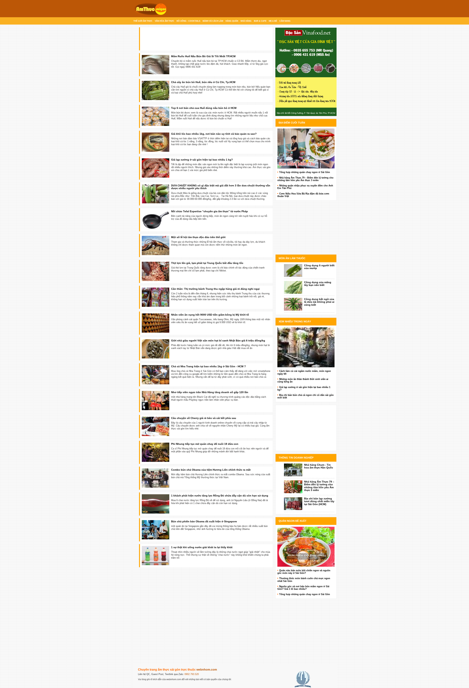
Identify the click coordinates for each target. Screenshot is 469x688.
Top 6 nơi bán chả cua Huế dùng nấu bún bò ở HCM (204, 107)
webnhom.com (206, 669)
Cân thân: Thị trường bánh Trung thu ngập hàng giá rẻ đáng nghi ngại (215, 288)
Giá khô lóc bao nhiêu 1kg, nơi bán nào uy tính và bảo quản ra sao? (214, 133)
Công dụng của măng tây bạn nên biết (317, 283)
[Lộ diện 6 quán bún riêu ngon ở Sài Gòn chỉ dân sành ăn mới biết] (306, 546)
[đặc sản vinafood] (306, 71)
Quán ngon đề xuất (292, 520)
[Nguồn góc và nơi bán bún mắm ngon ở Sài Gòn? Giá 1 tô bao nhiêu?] (306, 148)
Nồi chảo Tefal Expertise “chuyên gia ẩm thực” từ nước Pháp (209, 211)
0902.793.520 (191, 674)
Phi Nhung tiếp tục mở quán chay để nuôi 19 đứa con (204, 443)
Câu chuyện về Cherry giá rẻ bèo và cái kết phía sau (203, 418)
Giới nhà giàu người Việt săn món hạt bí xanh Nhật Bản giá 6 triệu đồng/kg (218, 340)
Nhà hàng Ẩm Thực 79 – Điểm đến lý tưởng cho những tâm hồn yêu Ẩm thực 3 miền (319, 486)
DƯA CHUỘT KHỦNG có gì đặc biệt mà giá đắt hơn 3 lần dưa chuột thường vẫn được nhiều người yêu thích (220, 187)
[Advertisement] (202, 615)
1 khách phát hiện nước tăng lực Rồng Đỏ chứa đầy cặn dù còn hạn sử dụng (219, 495)
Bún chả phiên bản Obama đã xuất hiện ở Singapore (204, 521)
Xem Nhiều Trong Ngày (295, 321)
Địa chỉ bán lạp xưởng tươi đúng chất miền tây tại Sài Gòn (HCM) (319, 501)
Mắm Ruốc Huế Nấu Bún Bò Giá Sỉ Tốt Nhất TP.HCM (203, 56)
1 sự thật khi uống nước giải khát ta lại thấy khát (201, 547)
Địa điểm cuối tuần (292, 122)
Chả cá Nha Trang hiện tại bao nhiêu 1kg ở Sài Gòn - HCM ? (208, 366)
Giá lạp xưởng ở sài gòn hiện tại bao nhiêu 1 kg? (202, 159)
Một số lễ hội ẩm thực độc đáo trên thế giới (198, 237)
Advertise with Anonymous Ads (305, 250)
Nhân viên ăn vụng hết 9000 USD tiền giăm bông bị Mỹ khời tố (210, 314)
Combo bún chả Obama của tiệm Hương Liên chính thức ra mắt (211, 469)
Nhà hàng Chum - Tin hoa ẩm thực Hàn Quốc (318, 466)
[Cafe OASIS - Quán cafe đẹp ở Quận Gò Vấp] (306, 347)
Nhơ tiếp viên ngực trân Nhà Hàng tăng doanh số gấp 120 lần (209, 392)
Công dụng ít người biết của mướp (319, 267)
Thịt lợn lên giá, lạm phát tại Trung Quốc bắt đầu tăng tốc (207, 263)
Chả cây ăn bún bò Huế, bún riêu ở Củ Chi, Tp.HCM (203, 82)
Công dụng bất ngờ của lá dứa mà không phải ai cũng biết (319, 302)
